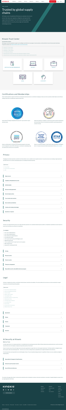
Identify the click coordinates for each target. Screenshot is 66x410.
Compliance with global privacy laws (12, 180)
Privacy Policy (7, 166)
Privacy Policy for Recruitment (10, 168)
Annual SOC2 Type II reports (8, 48)
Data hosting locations (9, 193)
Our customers (51, 391)
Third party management (10, 264)
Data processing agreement (10, 189)
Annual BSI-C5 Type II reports (8, 50)
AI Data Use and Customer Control (12, 363)
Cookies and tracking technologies (12, 207)
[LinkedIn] (3, 390)
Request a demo (52, 1)
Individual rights (8, 185)
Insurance (7, 330)
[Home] (9, 387)
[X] (5, 390)
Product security (8, 260)
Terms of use (7, 404)
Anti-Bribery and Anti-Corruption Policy (11, 297)
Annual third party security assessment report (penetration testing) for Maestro (17, 53)
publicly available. (59, 145)
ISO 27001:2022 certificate (8, 51)
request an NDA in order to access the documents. (19, 44)
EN (61, 1)
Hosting (6, 251)
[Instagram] (13, 390)
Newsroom (60, 389)
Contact (59, 388)
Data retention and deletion (10, 202)
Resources (31, 1)
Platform (42, 389)
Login (58, 1)
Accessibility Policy (8, 302)
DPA (5, 170)
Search (63, 1)
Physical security (8, 255)
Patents (6, 321)
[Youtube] (11, 390)
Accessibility (25, 404)
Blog (49, 389)
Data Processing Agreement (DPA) (10, 291)
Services (25, 1)
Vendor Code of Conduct (9, 294)
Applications (43, 388)
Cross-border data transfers (10, 198)
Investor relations (61, 396)
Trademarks (7, 326)
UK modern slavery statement (31, 404)
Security (21, 404)
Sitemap (3, 404)
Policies (6, 317)
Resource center (51, 388)
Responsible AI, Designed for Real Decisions (13, 359)
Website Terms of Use (8, 306)
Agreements (7, 312)
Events (59, 391)
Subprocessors (8, 176)
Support (42, 1)
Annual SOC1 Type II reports (8, 47)
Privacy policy (12, 404)
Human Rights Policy (8, 295)
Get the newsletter (9, 392)
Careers (59, 393)
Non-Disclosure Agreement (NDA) (10, 289)
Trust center (17, 404)
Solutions (19, 1)
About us (37, 1)
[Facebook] (8, 390)
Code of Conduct (7, 292)
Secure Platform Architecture (11, 368)
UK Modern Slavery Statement (10, 300)
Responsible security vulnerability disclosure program (15, 268)
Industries (14, 1)
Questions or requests (9, 211)
